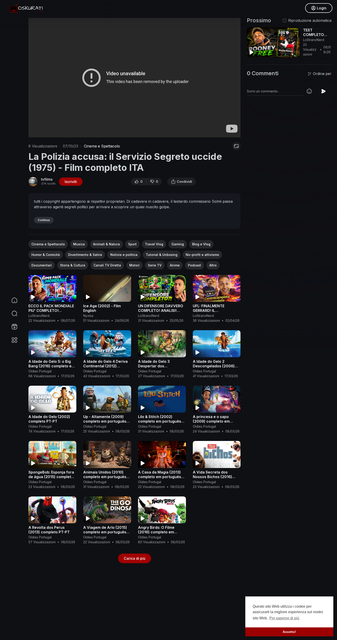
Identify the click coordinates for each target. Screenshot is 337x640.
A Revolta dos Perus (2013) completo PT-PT (49, 529)
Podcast (194, 265)
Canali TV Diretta (107, 265)
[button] (11, 313)
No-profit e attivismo (202, 255)
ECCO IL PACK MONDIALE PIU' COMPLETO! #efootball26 (51, 310)
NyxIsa (88, 316)
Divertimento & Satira (85, 255)
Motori (134, 265)
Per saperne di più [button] (284, 618)
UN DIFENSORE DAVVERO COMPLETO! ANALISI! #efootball (160, 310)
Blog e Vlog (201, 244)
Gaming (177, 244)
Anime (175, 265)
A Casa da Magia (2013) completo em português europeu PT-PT (159, 477)
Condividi (184, 181)
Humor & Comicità (45, 255)
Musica (79, 244)
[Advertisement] (166, 606)
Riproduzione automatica (309, 20)
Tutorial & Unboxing (161, 255)
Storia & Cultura (72, 265)
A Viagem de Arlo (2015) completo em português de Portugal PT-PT (105, 532)
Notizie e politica (124, 255)
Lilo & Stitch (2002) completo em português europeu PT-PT (159, 421)
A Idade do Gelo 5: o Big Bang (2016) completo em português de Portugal (51, 366)
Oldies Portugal (40, 371)
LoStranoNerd (39, 316)
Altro (213, 265)
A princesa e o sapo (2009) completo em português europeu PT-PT (216, 421)
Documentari (41, 265)
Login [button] (321, 8)
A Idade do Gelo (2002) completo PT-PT (49, 419)
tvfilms (46, 179)
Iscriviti (71, 181)
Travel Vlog (154, 244)
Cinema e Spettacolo (102, 146)
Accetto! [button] (289, 632)
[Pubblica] (323, 91)
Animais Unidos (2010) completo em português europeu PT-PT (104, 477)
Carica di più (134, 558)
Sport (132, 244)
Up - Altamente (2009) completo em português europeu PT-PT (104, 421)
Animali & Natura (106, 244)
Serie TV (155, 265)
